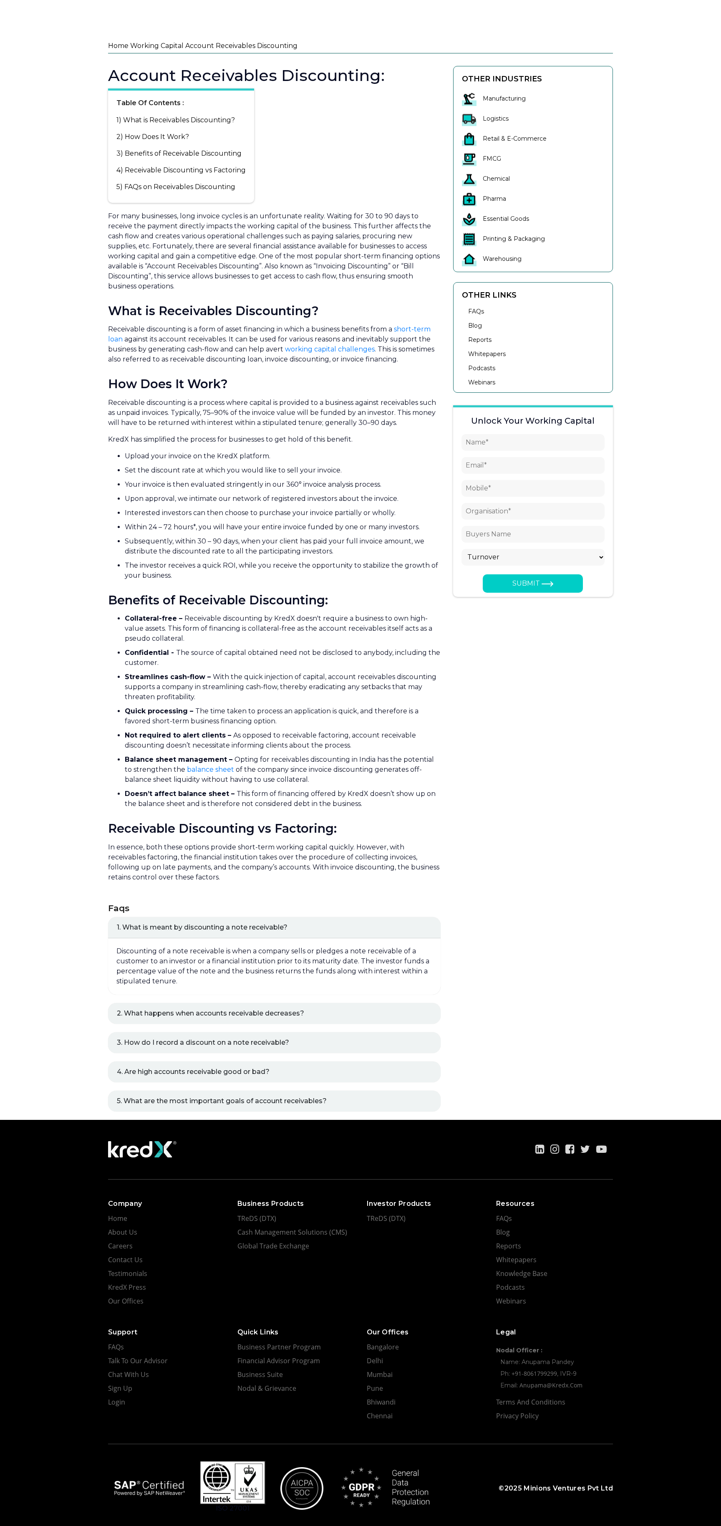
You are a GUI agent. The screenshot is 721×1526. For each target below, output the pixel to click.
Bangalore (383, 1347)
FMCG (492, 158)
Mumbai (380, 1374)
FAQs (476, 311)
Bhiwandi (381, 1402)
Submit (527, 583)
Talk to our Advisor (138, 1360)
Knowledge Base (521, 1273)
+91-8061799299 (534, 1373)
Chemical (496, 178)
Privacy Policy (517, 1415)
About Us (122, 1232)
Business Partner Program (279, 1347)
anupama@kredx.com (550, 1385)
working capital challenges (330, 349)
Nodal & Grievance (266, 1388)
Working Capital (157, 46)
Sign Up (120, 1388)
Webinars (481, 382)
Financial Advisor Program (278, 1360)
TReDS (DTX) (256, 1218)
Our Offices (126, 1301)
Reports (480, 340)
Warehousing (502, 259)
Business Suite (260, 1374)
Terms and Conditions (530, 1402)
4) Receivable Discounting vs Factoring (181, 170)
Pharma (494, 198)
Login (116, 1402)
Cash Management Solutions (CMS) (292, 1232)
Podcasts (481, 368)
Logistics (496, 118)
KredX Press (127, 1287)
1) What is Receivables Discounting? (175, 120)
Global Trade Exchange (273, 1246)
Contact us (125, 1259)
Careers (120, 1246)
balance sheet (210, 769)
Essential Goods (506, 218)
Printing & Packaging (514, 239)
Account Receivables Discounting (241, 46)
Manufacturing (504, 98)
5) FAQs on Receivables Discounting (175, 187)
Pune (375, 1388)
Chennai (380, 1415)
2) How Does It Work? (152, 137)
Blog (475, 325)
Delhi (375, 1360)
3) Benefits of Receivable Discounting (179, 153)
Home (118, 46)
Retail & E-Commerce (515, 138)
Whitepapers (487, 354)
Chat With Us (128, 1374)
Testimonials (127, 1273)
